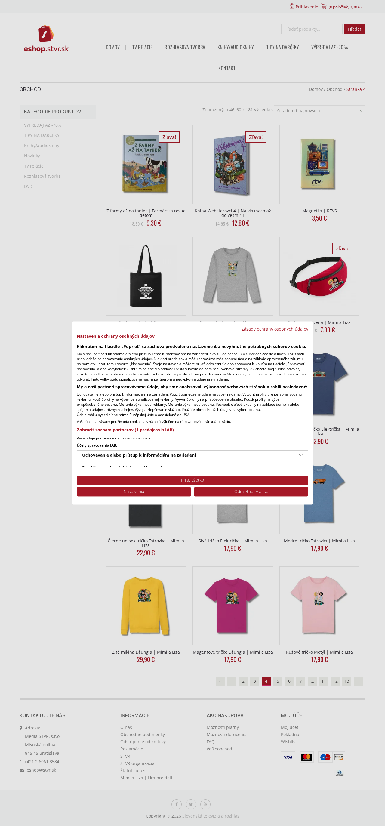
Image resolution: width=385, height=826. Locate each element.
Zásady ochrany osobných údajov (275, 329)
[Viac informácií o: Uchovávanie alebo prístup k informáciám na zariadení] (300, 455)
